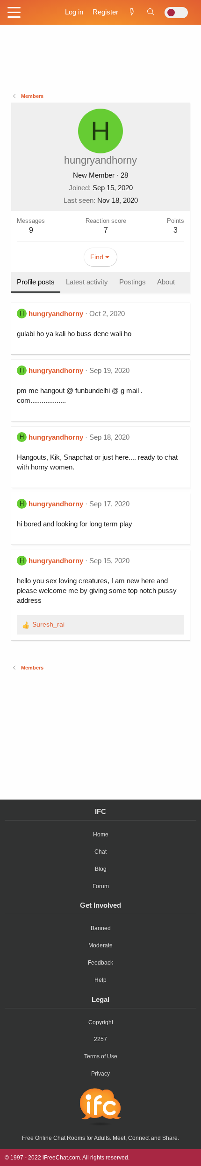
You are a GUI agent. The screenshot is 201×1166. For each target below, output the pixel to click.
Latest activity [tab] (87, 282)
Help (100, 980)
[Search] (151, 11)
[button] (14, 13)
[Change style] (176, 12)
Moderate (100, 945)
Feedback (100, 962)
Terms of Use (100, 1056)
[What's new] (132, 11)
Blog (101, 869)
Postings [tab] (132, 282)
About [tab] (166, 282)
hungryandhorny (56, 313)
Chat (100, 852)
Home (100, 834)
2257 (100, 1039)
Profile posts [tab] (36, 282)
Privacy (100, 1073)
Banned (101, 928)
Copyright (100, 1022)
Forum (101, 886)
